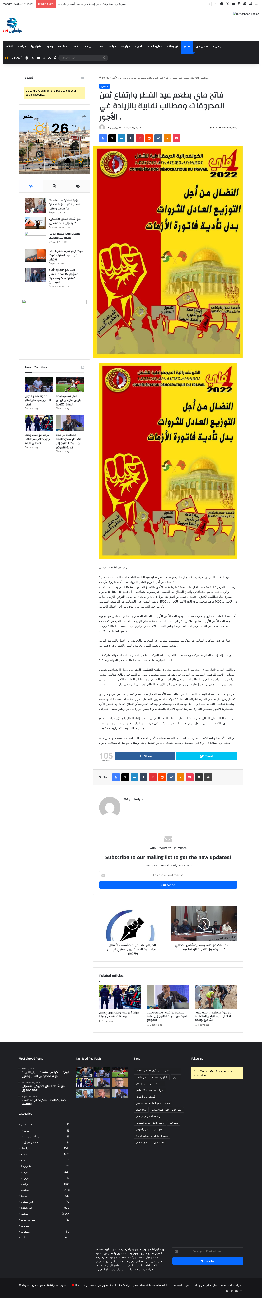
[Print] (208, 777)
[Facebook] (103, 138)
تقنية (23, 1160)
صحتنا (100, 46)
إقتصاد (75, 46)
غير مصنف (27, 1201)
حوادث (112, 46)
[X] (112, 138)
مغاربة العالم (155, 46)
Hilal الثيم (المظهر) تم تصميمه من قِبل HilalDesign (103, 1285)
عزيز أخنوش (142, 1129)
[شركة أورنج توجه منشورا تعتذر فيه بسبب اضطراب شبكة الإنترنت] (35, 255)
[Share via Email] (199, 777)
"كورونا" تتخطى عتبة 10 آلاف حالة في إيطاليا (157, 1070)
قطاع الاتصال (142, 1142)
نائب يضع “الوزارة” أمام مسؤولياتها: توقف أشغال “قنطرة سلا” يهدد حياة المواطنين (63, 276)
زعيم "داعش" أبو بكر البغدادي (150, 1122)
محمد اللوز (159, 1142)
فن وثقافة (172, 46)
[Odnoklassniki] (167, 138)
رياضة (88, 46)
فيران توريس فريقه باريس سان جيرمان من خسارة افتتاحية (68, 400)
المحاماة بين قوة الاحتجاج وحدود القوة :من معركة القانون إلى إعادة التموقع (98, 3)
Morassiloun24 (158, 1285)
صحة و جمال (31, 1142)
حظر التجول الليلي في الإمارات (167, 1109)
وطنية (49, 46)
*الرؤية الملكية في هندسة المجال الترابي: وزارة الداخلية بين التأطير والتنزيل (64, 204)
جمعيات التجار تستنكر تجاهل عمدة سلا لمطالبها (65, 236)
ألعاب (27, 1130)
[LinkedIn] (121, 138)
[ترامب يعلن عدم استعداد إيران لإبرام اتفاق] (102, 1093)
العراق (176, 1077)
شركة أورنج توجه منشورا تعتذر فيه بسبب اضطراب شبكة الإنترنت (66, 255)
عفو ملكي (158, 1129)
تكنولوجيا (36, 46)
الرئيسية (178, 1285)
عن (187, 1285)
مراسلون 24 (112, 127)
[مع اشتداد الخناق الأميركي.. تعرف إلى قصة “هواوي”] (35, 223)
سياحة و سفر (31, 1136)
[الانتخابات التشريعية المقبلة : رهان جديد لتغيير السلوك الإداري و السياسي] (120, 1082)
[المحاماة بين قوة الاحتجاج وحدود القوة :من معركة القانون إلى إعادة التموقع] (168, 997)
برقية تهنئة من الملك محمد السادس (153, 1103)
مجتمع (187, 46)
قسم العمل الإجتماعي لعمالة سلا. (152, 1135)
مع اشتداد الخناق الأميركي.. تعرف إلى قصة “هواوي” (65, 221)
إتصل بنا (216, 46)
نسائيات (62, 46)
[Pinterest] (140, 138)
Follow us (197, 1058)
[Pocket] (176, 138)
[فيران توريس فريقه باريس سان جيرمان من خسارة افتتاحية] (70, 384)
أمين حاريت (141, 1077)
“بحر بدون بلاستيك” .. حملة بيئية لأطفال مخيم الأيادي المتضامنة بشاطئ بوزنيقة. (213, 1016)
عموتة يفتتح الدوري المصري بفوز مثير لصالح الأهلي (38, 400)
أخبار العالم (27, 1124)
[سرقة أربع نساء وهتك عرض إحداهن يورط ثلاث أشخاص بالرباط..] (120, 997)
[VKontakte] (158, 138)
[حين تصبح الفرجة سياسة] (120, 1093)
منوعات (25, 1225)
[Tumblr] (130, 138)
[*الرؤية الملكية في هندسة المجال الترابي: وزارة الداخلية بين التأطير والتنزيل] (35, 205)
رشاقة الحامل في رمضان (148, 1116)
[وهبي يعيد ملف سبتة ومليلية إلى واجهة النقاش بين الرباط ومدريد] (84, 1093)
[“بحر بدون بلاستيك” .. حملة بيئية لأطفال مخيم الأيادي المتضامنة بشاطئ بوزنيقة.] (216, 997)
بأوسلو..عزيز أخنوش (145, 1096)
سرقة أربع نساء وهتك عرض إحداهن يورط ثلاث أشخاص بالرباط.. (119, 1014)
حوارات (125, 46)
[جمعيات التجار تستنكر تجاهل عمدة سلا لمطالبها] (35, 239)
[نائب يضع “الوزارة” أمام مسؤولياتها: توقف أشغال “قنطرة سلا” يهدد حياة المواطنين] (35, 275)
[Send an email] (120, 127)
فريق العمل (197, 1285)
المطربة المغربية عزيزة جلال (149, 1083)
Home (9, 46)
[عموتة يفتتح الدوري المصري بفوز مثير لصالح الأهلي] (39, 384)
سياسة (22, 46)
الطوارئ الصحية (159, 1077)
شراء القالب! (235, 1285)
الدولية (139, 46)
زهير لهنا (173, 1122)
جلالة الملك (141, 1109)
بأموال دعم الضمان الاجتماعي (150, 1090)
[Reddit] (149, 138)
